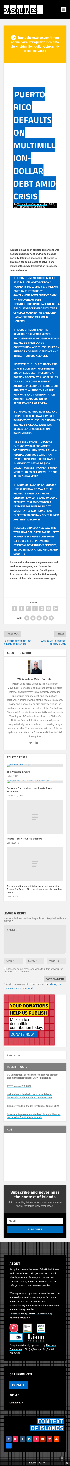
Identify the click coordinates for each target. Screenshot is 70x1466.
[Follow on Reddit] (56, 1439)
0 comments (38, 206)
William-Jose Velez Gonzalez (32, 204)
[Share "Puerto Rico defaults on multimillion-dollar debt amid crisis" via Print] (55, 608)
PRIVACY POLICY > (20, 1317)
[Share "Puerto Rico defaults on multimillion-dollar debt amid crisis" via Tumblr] (21, 608)
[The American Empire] (35, 765)
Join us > (14, 1394)
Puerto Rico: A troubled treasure (24, 838)
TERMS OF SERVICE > (39, 1313)
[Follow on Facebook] (9, 1439)
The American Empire (18, 772)
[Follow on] (9, 1445)
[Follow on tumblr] (22, 1439)
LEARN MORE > (18, 1313)
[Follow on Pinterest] (49, 1439)
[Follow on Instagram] (15, 1439)
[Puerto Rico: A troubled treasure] (35, 817)
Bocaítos (26, 206)
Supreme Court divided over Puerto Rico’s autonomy (29, 789)
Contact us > (16, 1402)
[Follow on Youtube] (43, 1439)
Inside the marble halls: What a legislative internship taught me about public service (29, 1096)
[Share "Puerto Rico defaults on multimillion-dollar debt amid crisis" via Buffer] (41, 608)
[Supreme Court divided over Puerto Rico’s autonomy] (35, 782)
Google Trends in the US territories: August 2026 (33, 1106)
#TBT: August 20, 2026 (19, 1086)
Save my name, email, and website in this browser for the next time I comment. (33, 970)
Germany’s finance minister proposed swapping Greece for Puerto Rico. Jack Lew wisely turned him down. (35, 889)
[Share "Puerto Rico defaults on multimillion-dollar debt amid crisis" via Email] (48, 608)
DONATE (18, 1385)
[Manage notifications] (62, 1458)
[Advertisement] (35, 1157)
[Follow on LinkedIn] (29, 1439)
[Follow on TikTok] (36, 1439)
